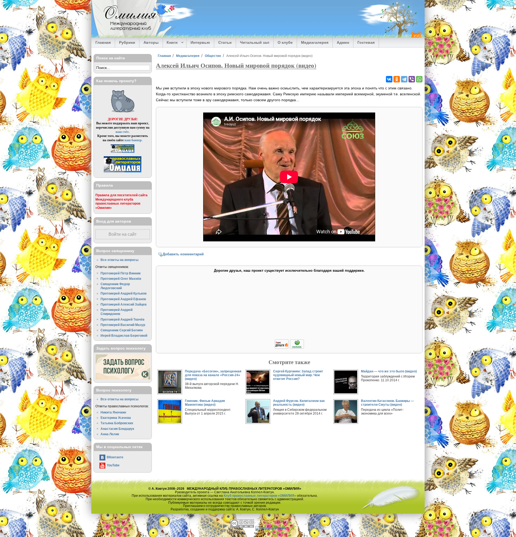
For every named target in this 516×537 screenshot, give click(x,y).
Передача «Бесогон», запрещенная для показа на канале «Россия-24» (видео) (213, 374)
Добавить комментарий (183, 254)
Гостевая (366, 42)
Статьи (225, 42)
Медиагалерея (314, 42)
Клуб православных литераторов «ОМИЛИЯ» (260, 495)
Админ (343, 42)
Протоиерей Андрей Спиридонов (116, 312)
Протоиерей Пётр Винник (121, 273)
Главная (103, 42)
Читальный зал (254, 42)
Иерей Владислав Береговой (124, 335)
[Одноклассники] (396, 79)
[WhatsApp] (419, 79)
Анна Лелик (110, 434)
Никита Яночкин (113, 412)
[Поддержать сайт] (289, 348)
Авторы (151, 42)
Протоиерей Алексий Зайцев (123, 304)
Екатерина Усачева (116, 417)
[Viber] (411, 79)
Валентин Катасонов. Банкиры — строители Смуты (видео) (387, 402)
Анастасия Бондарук (117, 428)
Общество (213, 55)
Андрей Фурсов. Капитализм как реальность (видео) (299, 402)
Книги (170, 42)
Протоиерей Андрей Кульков (123, 293)
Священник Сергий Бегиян (122, 330)
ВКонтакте (115, 457)
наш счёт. (123, 131)
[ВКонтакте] (389, 79)
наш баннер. (133, 140)
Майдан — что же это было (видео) (389, 371)
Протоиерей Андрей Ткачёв (122, 319)
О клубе (285, 42)
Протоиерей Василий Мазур (123, 324)
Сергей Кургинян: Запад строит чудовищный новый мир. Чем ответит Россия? (298, 374)
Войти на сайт (123, 234)
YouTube (113, 465)
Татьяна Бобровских (117, 423)
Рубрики (127, 42)
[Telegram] (404, 79)
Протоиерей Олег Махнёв (121, 278)
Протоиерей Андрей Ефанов (123, 299)
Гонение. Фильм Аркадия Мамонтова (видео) (205, 402)
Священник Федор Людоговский (115, 286)
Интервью (200, 42)
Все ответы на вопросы (119, 260)
